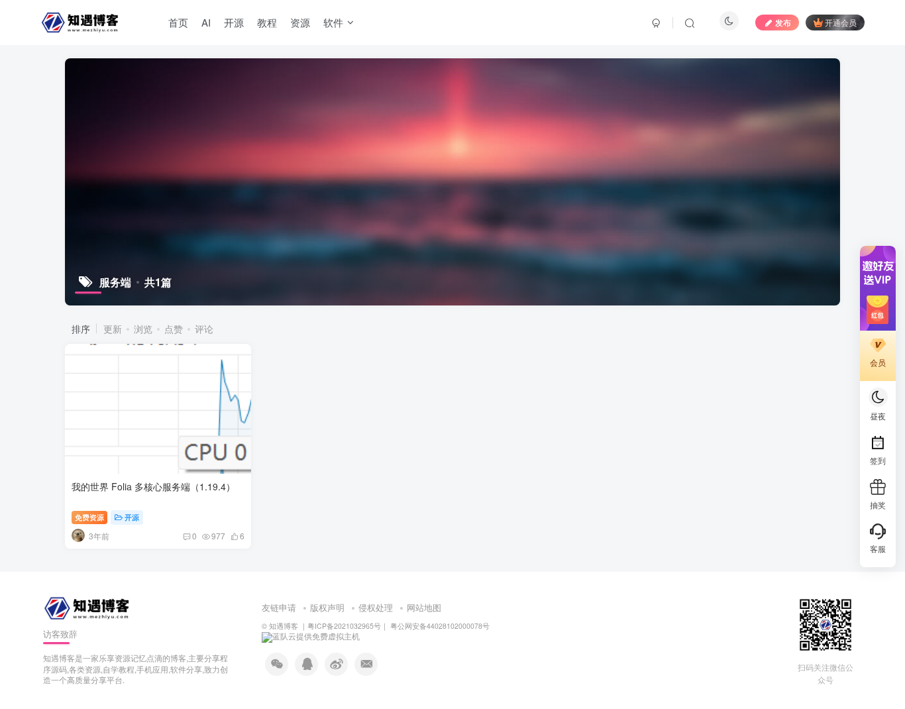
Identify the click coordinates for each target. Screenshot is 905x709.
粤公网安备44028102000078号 (439, 626)
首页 (178, 22)
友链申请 (279, 607)
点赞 (173, 328)
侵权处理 (375, 607)
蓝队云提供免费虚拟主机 (316, 636)
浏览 (143, 328)
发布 (783, 22)
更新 (112, 328)
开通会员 (841, 22)
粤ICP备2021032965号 (344, 626)
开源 (234, 22)
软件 (333, 22)
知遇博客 (283, 626)
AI (206, 22)
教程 (267, 22)
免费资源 (89, 517)
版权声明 (327, 607)
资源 (300, 22)
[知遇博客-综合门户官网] (88, 607)
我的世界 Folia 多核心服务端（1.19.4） (153, 486)
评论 (204, 328)
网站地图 (424, 607)
